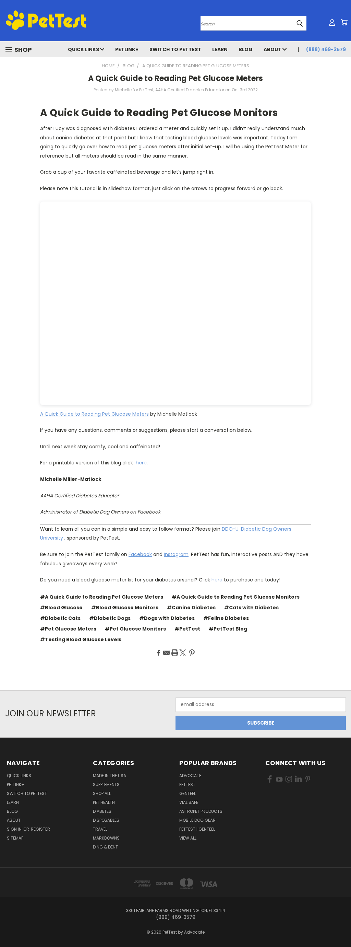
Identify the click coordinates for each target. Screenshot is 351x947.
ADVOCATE (190, 775)
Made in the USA (109, 775)
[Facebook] (158, 652)
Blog (246, 49)
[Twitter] (182, 652)
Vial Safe (188, 802)
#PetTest (187, 628)
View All (187, 838)
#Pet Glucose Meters (68, 628)
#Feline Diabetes (226, 618)
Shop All (102, 793)
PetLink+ (126, 49)
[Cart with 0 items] (344, 22)
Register (40, 829)
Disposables (106, 820)
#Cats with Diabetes (251, 607)
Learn (220, 49)
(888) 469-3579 (326, 49)
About (273, 49)
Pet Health (104, 802)
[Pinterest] (192, 652)
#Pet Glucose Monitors (135, 628)
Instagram (176, 554)
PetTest (187, 784)
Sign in (15, 829)
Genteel (187, 793)
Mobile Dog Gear (197, 820)
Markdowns (106, 838)
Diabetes (102, 811)
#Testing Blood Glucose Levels (80, 639)
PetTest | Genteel (197, 829)
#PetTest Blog (228, 628)
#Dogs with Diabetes (167, 618)
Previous (340, 925)
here (141, 462)
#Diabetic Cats (60, 618)
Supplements (106, 784)
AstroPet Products (200, 811)
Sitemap (15, 838)
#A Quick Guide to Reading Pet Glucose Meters (101, 596)
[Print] (174, 652)
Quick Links (84, 49)
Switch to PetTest (175, 49)
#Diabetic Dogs (110, 618)
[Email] (166, 652)
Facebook (140, 554)
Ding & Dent (105, 847)
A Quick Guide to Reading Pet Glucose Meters (175, 78)
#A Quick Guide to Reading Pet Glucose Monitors (236, 596)
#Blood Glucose (61, 607)
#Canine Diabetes (191, 607)
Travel (100, 829)
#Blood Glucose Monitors (124, 607)
